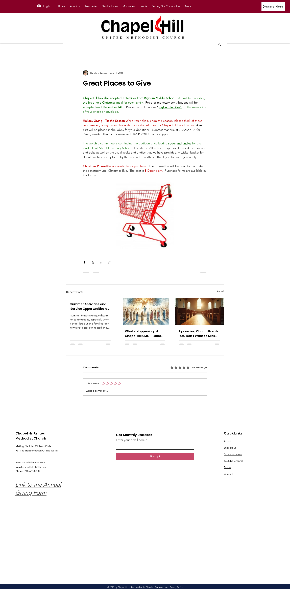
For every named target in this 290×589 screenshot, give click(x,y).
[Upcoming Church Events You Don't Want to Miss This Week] (199, 311)
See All (220, 291)
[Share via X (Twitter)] (92, 262)
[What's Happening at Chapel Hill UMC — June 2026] (145, 311)
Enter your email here (130, 439)
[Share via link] (109, 262)
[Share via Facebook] (84, 262)
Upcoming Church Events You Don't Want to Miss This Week (199, 333)
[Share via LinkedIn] (101, 262)
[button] (128, 6)
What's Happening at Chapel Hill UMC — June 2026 (143, 333)
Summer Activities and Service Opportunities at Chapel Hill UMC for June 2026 (89, 306)
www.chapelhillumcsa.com (30, 462)
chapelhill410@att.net (35, 466)
